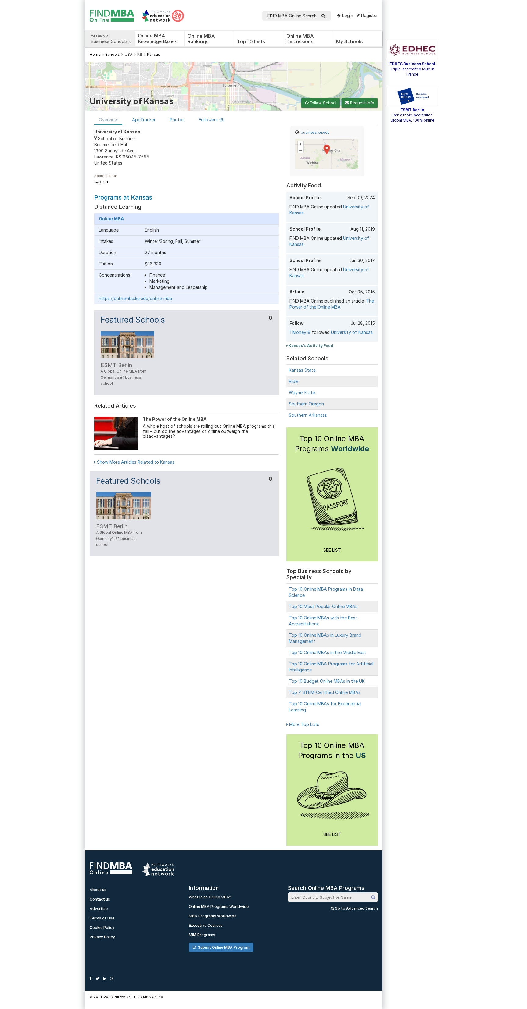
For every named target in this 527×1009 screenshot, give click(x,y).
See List (332, 550)
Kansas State (302, 370)
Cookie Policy (102, 927)
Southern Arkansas (308, 415)
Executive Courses (206, 925)
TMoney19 (299, 332)
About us (98, 889)
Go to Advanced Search (356, 908)
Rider (294, 381)
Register (369, 15)
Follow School (322, 102)
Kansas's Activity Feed (310, 345)
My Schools (349, 41)
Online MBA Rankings (201, 38)
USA (128, 54)
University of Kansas (352, 332)
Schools (112, 54)
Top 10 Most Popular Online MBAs (323, 606)
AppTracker (144, 119)
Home (95, 54)
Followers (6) (212, 119)
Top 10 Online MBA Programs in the (332, 750)
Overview (108, 119)
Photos (177, 119)
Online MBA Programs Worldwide (219, 906)
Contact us (100, 899)
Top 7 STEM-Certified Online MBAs (324, 692)
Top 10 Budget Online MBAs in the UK (327, 681)
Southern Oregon (306, 403)
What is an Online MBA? (210, 897)
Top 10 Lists (251, 41)
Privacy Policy (102, 937)
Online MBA (111, 218)
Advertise (99, 908)
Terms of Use (102, 918)
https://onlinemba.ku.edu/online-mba (135, 298)
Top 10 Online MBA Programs (332, 443)
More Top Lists (303, 724)
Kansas (153, 54)
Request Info (361, 102)
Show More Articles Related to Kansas (135, 462)
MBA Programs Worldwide (212, 916)
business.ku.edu (315, 132)
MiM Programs (202, 935)
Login (347, 15)
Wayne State (302, 392)
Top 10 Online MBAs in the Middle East (327, 652)
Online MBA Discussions (300, 38)
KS (139, 54)
